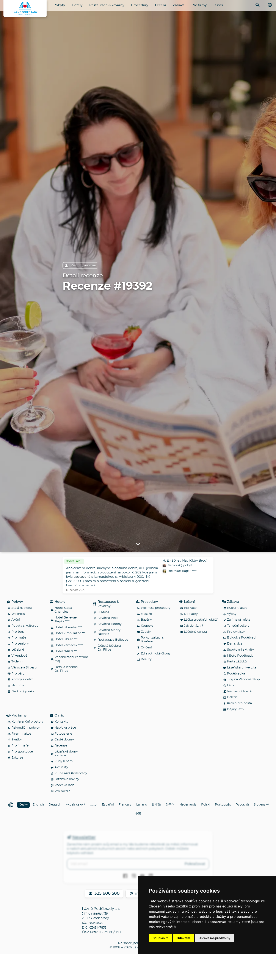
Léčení (160, 5)
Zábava (179, 5)
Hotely (77, 5)
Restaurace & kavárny (106, 5)
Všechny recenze (83, 265)
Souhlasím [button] (160, 938)
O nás (218, 5)
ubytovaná (82, 576)
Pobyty (59, 5)
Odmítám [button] (183, 938)
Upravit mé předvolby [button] (214, 938)
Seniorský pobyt (180, 565)
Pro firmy (199, 5)
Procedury (139, 5)
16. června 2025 (75, 590)
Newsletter (84, 837)
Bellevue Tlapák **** (182, 571)
